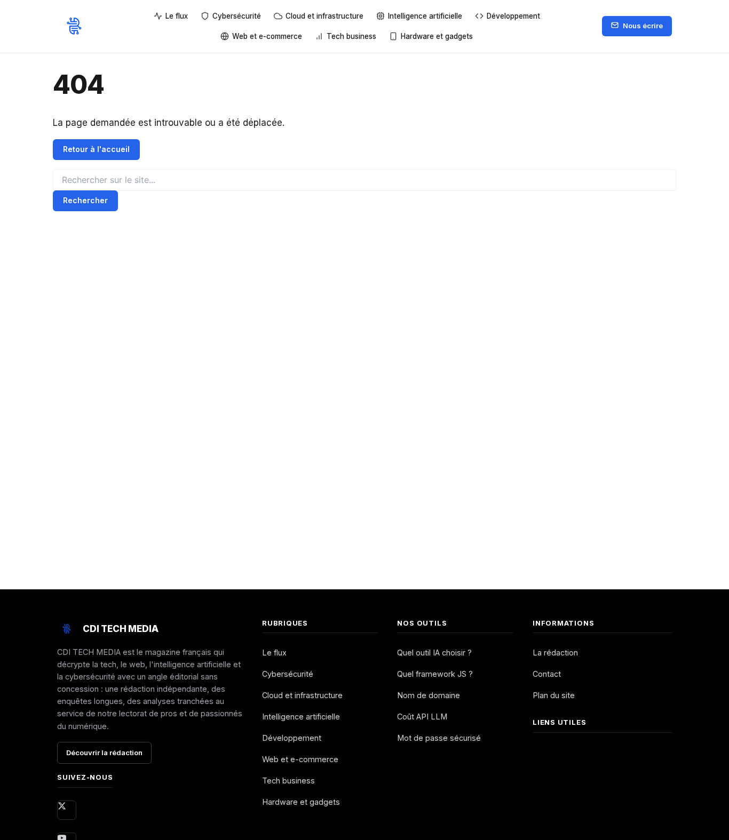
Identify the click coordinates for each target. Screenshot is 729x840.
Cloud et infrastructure (302, 695)
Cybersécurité (287, 673)
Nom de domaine (428, 695)
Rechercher (85, 200)
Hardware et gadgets (301, 801)
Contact (547, 673)
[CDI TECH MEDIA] (74, 26)
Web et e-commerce (300, 759)
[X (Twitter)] (66, 810)
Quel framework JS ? (435, 673)
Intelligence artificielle (301, 716)
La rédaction (555, 652)
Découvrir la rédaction (104, 752)
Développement (291, 737)
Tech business (288, 780)
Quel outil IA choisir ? (434, 652)
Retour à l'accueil (96, 149)
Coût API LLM (422, 716)
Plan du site (554, 695)
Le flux (274, 652)
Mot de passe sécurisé (439, 737)
